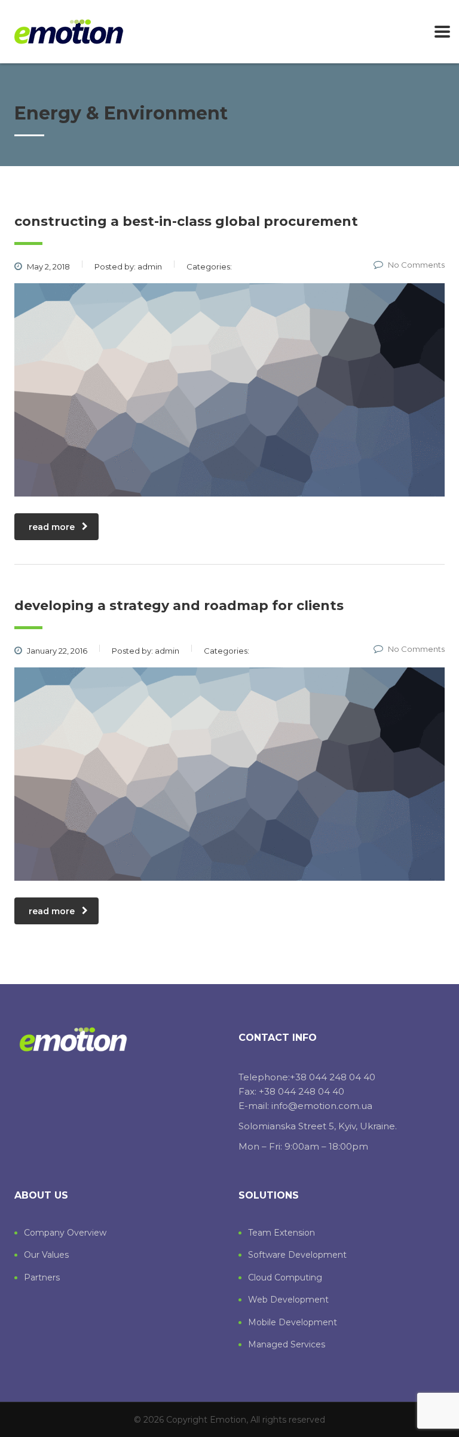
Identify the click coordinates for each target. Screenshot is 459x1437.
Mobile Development (292, 1322)
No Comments (416, 264)
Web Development (288, 1300)
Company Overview (65, 1233)
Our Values (46, 1255)
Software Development (297, 1255)
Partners (42, 1278)
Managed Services (286, 1345)
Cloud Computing (285, 1278)
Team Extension (281, 1233)
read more (52, 527)
